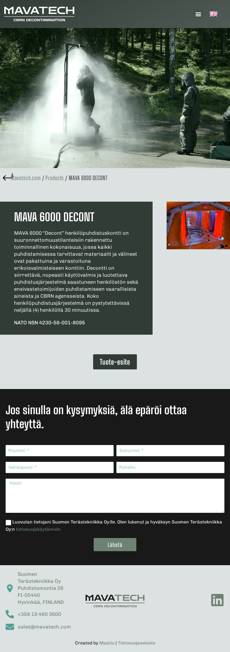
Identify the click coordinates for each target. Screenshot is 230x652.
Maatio (106, 643)
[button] (198, 14)
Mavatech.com (26, 177)
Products (54, 177)
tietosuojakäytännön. (38, 529)
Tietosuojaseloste (136, 643)
